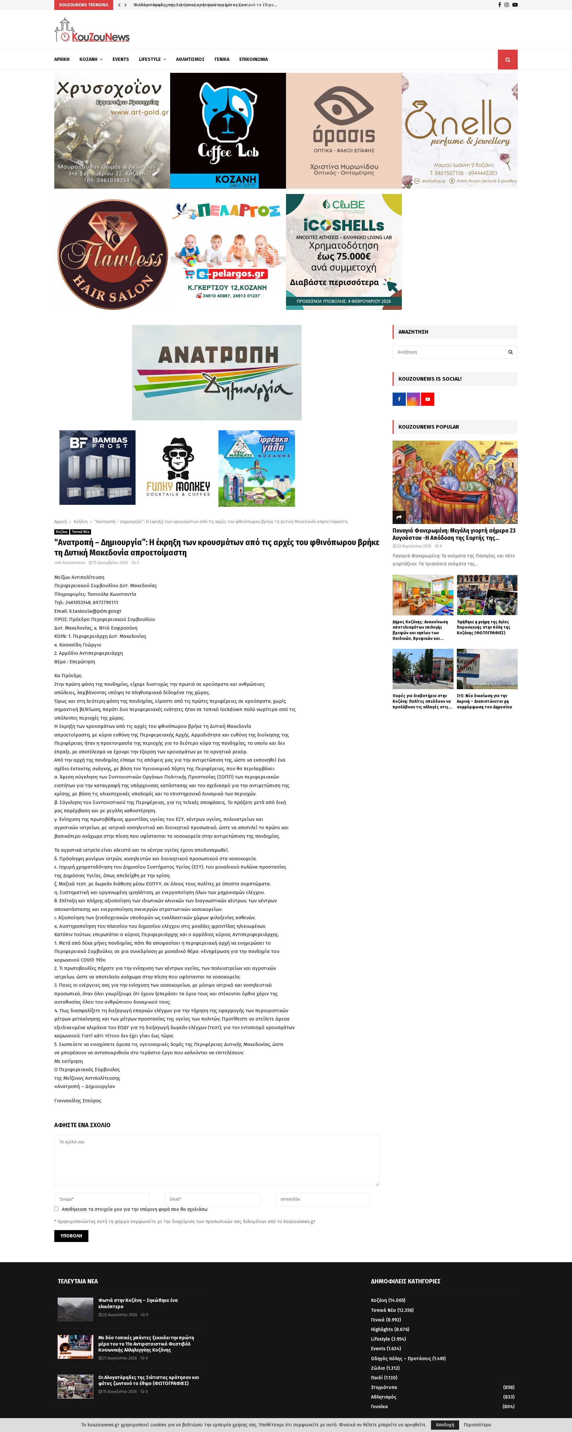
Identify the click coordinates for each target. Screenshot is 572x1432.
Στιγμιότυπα (384, 1387)
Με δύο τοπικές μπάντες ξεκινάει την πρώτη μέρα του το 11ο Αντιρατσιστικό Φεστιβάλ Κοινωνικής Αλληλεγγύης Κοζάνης (146, 1344)
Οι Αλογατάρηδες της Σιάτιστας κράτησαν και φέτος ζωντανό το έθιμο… (203, 4)
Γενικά (222, 59)
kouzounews (74, 562)
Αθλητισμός (190, 59)
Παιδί (377, 1378)
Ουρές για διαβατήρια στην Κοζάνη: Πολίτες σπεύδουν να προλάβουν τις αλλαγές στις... (423, 701)
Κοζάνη (88, 59)
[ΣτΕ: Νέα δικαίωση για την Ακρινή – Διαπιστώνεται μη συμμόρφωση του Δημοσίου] (487, 669)
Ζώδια (378, 1368)
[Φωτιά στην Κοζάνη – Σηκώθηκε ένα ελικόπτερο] (75, 1309)
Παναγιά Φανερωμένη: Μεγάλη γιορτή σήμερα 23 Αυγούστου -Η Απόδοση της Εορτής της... (454, 534)
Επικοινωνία (253, 59)
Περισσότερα (477, 1425)
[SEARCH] (510, 352)
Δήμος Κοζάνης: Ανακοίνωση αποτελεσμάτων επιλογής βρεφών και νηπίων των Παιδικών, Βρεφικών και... (420, 630)
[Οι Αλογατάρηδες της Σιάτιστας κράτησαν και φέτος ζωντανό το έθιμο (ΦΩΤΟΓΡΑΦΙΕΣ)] (75, 1387)
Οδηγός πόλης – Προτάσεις (401, 1358)
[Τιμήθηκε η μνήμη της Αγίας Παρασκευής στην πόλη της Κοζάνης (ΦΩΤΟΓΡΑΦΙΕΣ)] (487, 595)
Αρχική (62, 59)
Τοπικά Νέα (80, 532)
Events (121, 59)
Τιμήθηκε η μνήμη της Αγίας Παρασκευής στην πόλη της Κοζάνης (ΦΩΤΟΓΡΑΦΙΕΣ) (483, 627)
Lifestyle (150, 59)
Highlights (382, 1329)
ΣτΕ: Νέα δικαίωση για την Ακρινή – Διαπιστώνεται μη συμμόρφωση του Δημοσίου (484, 701)
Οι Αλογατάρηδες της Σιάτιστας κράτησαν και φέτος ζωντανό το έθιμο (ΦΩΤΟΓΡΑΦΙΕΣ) (148, 1380)
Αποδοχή (445, 1425)
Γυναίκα (379, 1406)
